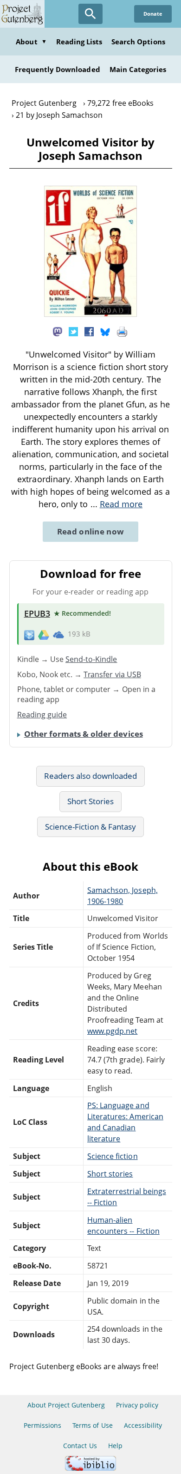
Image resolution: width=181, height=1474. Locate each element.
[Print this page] (122, 331)
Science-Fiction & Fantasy (90, 826)
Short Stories (90, 801)
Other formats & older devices (83, 733)
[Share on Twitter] (73, 331)
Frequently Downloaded (57, 69)
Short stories (110, 1174)
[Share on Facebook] (89, 331)
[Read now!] (90, 314)
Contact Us (80, 1445)
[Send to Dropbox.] (29, 634)
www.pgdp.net (112, 1031)
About (31, 41)
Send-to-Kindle (91, 659)
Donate (152, 13)
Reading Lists (79, 41)
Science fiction (112, 1156)
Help (115, 1445)
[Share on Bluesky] (105, 331)
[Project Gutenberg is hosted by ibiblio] (90, 1468)
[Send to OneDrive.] (58, 634)
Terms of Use (92, 1425)
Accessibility (143, 1425)
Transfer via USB (112, 674)
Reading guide (42, 715)
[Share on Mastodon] (57, 331)
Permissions (42, 1425)
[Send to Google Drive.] (43, 634)
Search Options (138, 41)
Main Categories (138, 69)
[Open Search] (90, 14)
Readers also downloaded (90, 775)
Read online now (90, 531)
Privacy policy (137, 1405)
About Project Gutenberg (66, 1405)
